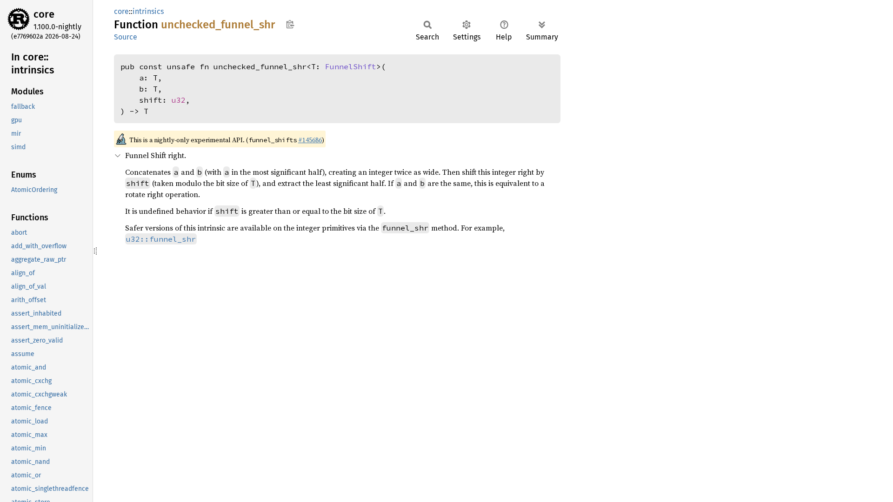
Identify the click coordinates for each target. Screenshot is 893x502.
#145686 (310, 140)
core (43, 14)
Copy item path (290, 24)
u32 (179, 100)
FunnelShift (350, 66)
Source (125, 37)
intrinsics (148, 11)
